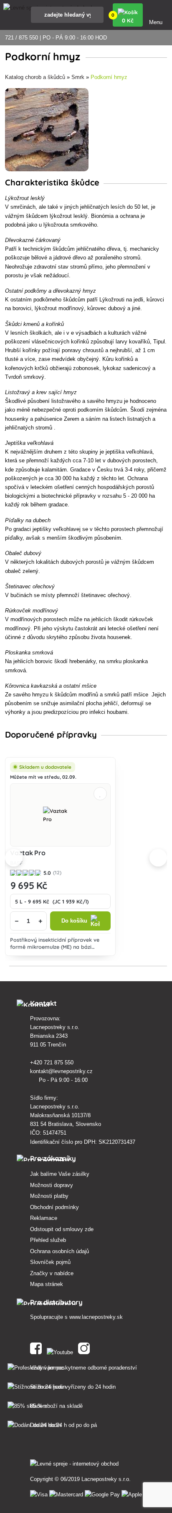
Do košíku (74, 921)
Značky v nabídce (51, 1273)
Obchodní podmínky (54, 1207)
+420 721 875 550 (52, 1062)
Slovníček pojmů (50, 1262)
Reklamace (43, 1218)
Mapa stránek (46, 1284)
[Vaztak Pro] (60, 815)
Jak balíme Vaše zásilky (59, 1174)
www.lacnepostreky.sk (96, 1317)
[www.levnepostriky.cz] (37, 1351)
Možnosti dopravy (51, 1185)
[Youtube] (61, 1351)
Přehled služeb (48, 1240)
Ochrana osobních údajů (59, 1251)
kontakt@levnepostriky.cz (62, 1071)
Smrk (77, 77)
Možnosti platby (49, 1196)
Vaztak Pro (27, 853)
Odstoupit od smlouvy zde (62, 1229)
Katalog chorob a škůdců (35, 77)
